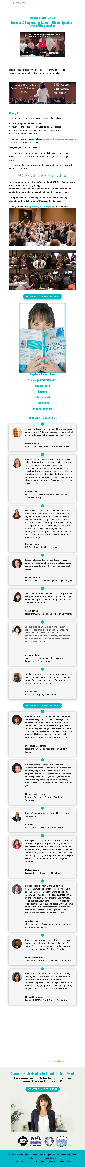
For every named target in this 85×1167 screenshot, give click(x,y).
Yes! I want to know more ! (41, 296)
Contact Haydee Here (41, 1089)
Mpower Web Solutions (47, 1158)
